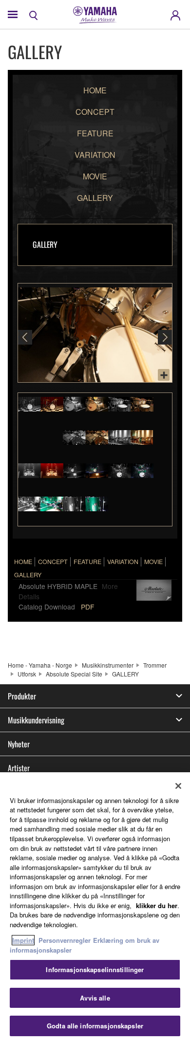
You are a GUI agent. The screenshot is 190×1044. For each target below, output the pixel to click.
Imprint (23, 940)
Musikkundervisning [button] (36, 720)
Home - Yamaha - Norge (40, 665)
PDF (87, 606)
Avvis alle (95, 997)
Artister (19, 768)
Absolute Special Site (74, 674)
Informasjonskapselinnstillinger (95, 969)
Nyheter (19, 744)
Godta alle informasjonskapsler (95, 1025)
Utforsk (27, 674)
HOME (95, 90)
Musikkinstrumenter (107, 665)
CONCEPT (95, 111)
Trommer (155, 665)
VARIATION (95, 154)
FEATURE (95, 133)
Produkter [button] (22, 696)
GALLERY (95, 197)
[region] (95, 908)
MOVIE (95, 176)
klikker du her (156, 905)
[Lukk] (178, 786)
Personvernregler (64, 940)
